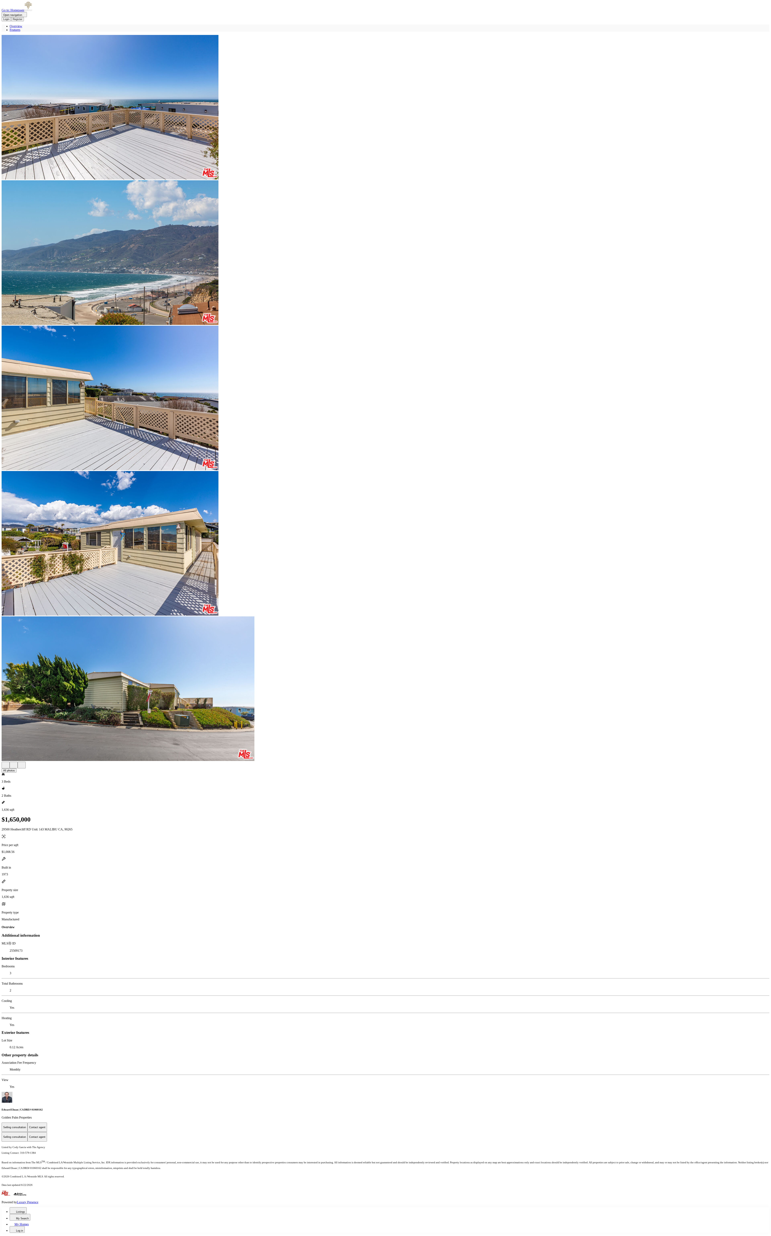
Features (15, 30)
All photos (9, 770)
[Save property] (14, 765)
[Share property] (22, 765)
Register (17, 19)
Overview (16, 26)
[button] (385, 107)
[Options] (6, 765)
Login (6, 19)
